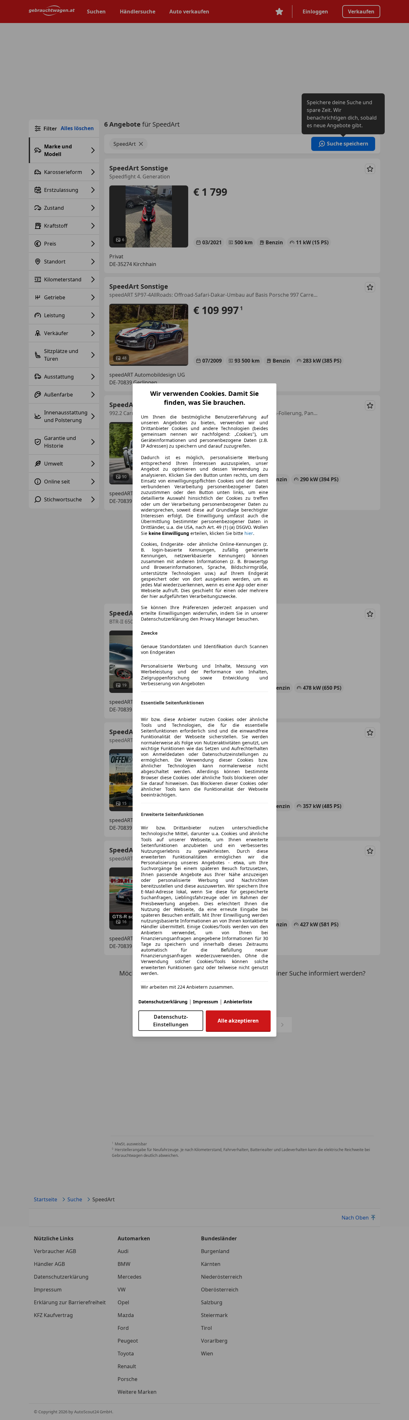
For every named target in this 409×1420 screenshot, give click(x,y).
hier (248, 533)
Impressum (205, 1002)
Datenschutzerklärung (163, 1002)
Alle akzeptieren (238, 1020)
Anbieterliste (238, 1002)
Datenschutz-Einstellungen (171, 1020)
